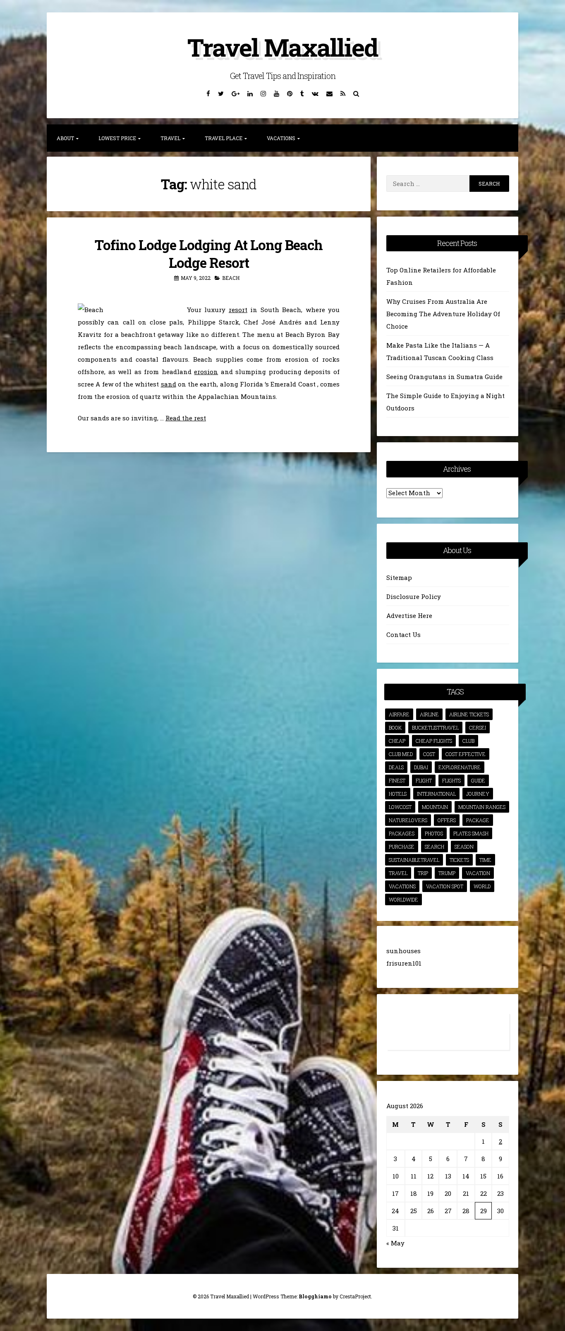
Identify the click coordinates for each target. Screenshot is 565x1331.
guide (478, 780)
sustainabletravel (414, 859)
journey (477, 793)
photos (434, 833)
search (434, 846)
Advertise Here (409, 615)
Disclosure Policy (413, 596)
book (395, 727)
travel (398, 873)
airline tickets (469, 714)
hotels (398, 793)
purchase (401, 846)
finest (397, 780)
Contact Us (403, 634)
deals (396, 767)
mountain (435, 807)
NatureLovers (408, 820)
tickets (459, 859)
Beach (230, 277)
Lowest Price (117, 138)
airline (429, 714)
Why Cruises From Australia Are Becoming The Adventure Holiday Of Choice (443, 313)
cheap (397, 740)
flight (424, 780)
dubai (421, 767)
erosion (206, 371)
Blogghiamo (315, 1296)
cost (429, 754)
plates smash (470, 833)
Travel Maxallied (282, 47)
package (477, 820)
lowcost (400, 807)
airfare (399, 714)
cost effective (465, 754)
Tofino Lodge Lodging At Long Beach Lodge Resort (209, 254)
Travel (170, 138)
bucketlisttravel (435, 727)
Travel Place (223, 138)
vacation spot (444, 886)
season (464, 846)
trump (446, 873)
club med (401, 754)
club (468, 740)
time (485, 859)
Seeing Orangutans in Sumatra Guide (444, 376)
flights (451, 780)
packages (401, 833)
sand (168, 384)
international (436, 793)
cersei (477, 727)
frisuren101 (403, 963)
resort (238, 309)
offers (447, 820)
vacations (402, 886)
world (482, 886)
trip (423, 873)
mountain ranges (481, 807)
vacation (478, 873)
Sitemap (399, 577)
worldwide (403, 899)
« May (395, 1243)
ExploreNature (459, 767)
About (65, 138)
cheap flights (434, 740)
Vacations (281, 138)
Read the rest (185, 418)
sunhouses (403, 951)
